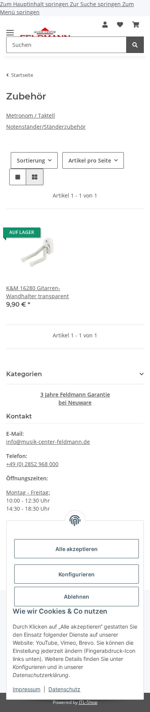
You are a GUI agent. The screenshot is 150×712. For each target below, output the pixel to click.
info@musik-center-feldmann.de (48, 441)
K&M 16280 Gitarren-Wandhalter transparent (37, 292)
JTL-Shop (88, 702)
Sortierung (31, 160)
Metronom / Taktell (30, 115)
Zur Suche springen (96, 4)
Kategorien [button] (24, 374)
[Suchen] (135, 45)
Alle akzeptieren (76, 549)
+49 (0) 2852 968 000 (32, 464)
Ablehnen (76, 596)
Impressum (26, 689)
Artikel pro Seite (89, 160)
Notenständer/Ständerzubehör (46, 126)
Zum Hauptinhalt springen (35, 4)
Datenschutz (64, 689)
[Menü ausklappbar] (10, 29)
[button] (105, 24)
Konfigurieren (76, 574)
